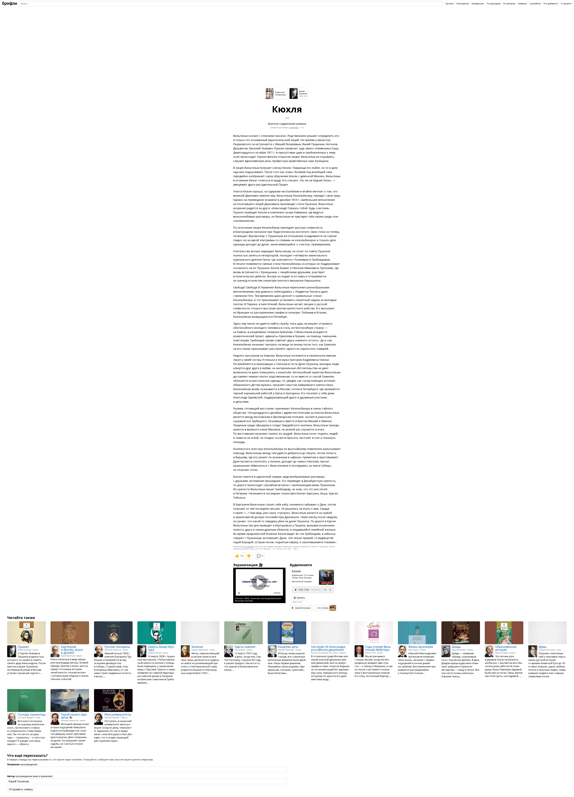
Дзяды (456, 647)
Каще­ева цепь (288, 647)
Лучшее (449, 3)
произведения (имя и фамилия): (30, 776)
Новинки (522, 3)
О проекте (566, 3)
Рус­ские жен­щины (117, 647)
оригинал (293, 127)
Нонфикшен (478, 3)
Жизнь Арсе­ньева (420, 647)
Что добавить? (550, 3)
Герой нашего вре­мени (74, 716)
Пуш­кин (23, 647)
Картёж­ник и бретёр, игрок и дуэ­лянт (72, 650)
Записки (197, 647)
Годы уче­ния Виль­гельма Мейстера (378, 648)
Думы (542, 647)
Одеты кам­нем (245, 647)
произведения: (22, 764)
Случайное (535, 3)
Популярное (462, 3)
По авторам (509, 3)
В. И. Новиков (248, 546)
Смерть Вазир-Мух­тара (161, 648)
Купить (301, 597)
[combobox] (231, 3)
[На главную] (9, 3)
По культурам (493, 3)
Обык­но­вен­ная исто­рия (506, 648)
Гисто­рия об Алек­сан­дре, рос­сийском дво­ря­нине (328, 648)
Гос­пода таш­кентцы (32, 714)
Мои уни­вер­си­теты (117, 714)
